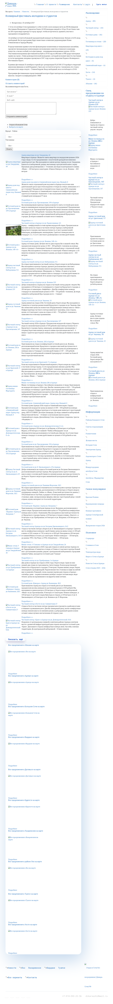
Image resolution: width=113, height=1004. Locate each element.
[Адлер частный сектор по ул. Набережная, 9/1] (13, 269)
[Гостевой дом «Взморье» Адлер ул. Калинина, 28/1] (13, 591)
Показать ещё (15, 639)
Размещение (64, 4)
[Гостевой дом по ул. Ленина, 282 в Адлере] (13, 349)
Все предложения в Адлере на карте (23, 676)
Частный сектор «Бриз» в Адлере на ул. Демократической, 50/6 (46, 620)
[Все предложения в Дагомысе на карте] (44, 786)
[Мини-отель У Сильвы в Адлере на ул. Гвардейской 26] (13, 550)
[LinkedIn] (23, 996)
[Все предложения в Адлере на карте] (44, 692)
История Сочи (91, 445)
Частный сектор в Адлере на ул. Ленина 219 (39, 282)
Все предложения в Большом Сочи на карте (26, 706)
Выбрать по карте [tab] (16, 127)
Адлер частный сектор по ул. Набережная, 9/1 (39, 262)
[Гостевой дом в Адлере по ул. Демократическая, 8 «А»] (13, 432)
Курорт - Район (11, 131)
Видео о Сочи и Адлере (95, 557)
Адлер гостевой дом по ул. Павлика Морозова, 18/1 (41, 485)
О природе (90, 538)
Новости (12, 967)
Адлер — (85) (91, 21)
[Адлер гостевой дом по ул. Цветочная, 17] (97, 228)
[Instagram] (28, 996)
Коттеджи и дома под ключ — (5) (94, 59)
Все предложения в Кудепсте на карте (24, 800)
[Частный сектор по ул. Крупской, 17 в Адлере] (13, 370)
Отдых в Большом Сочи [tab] (18, 125)
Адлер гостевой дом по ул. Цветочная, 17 (97, 217)
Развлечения (91, 434)
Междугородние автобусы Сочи (92, 469)
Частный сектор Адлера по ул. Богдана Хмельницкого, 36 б (45, 526)
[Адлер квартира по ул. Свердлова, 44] (13, 166)
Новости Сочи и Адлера (95, 563)
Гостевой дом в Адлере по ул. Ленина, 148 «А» (39, 241)
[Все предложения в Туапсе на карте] (44, 910)
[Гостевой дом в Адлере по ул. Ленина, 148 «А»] (13, 249)
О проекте (51, 4)
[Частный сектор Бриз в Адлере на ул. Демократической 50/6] (13, 625)
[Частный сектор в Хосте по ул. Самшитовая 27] (13, 609)
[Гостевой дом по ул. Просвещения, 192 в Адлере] (13, 453)
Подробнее (12, 674)
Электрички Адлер (93, 450)
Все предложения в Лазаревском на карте (25, 831)
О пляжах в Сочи (92, 545)
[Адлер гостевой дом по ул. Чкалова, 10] (13, 308)
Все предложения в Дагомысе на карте (24, 769)
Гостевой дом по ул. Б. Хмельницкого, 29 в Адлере (41, 467)
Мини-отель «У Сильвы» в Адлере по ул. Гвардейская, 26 (44, 545)
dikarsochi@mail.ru (96, 996)
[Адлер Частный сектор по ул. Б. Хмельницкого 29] (13, 473)
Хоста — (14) (90, 72)
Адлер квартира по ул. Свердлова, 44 (36, 155)
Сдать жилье (101, 4)
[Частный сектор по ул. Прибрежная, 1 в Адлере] (13, 569)
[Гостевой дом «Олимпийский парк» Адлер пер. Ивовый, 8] (13, 412)
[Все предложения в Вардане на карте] (44, 754)
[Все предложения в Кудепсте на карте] (44, 817)
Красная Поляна (92, 497)
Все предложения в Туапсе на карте (23, 894)
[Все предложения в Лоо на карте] (44, 662)
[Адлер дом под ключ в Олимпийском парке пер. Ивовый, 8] (13, 190)
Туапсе (61, 967)
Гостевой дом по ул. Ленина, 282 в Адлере (38, 342)
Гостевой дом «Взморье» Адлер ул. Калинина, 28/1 (41, 583)
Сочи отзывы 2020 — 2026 (95, 568)
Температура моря (93, 552)
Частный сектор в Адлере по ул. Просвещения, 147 (41, 321)
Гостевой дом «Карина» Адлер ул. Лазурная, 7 (39, 506)
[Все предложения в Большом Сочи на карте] (44, 723)
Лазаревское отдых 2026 (95, 526)
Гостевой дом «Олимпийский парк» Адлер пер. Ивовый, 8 (44, 403)
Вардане (51, 967)
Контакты (77, 4)
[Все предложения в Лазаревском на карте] (44, 847)
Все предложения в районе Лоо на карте (25, 861)
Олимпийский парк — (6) (95, 65)
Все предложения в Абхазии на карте (23, 645)
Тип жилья (10, 140)
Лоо (23, 967)
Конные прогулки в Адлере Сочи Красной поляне (94, 515)
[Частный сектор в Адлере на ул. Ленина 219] (13, 289)
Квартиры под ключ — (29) (94, 48)
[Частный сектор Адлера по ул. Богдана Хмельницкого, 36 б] (13, 533)
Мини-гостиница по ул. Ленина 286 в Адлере (39, 383)
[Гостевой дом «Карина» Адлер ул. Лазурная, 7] (13, 513)
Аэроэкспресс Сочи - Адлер (94, 458)
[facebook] (6, 996)
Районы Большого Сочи (95, 420)
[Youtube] (17, 996)
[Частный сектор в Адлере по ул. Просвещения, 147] (13, 329)
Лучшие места (91, 441)
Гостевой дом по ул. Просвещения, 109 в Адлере (40, 203)
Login (87, 4)
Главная (40, 4)
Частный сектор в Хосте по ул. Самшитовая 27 (39, 604)
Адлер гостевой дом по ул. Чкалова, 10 (37, 301)
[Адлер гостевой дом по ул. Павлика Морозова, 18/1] (13, 493)
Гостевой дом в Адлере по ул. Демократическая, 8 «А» (43, 426)
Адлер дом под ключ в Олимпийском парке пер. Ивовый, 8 (45, 182)
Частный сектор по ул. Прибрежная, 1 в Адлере (40, 560)
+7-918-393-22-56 (72, 996)
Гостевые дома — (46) (94, 35)
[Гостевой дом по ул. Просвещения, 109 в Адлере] (13, 210)
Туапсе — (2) (90, 79)
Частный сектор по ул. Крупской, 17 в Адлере (39, 362)
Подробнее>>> (27, 180)
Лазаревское (34, 967)
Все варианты (15, 977)
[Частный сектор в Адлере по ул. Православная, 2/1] (13, 229)
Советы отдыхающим (94, 427)
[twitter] (12, 996)
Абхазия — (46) (91, 84)
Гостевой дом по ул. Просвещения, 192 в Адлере (40, 444)
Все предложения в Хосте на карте (22, 924)
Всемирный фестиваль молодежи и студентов (31, 16)
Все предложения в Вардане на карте (23, 737)
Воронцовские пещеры (95, 504)
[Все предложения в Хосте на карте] (44, 941)
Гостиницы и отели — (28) (96, 42)
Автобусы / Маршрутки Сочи (95, 480)
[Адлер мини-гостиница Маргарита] (13, 390)
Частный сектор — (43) (94, 28)
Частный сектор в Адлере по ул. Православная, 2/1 (41, 223)
